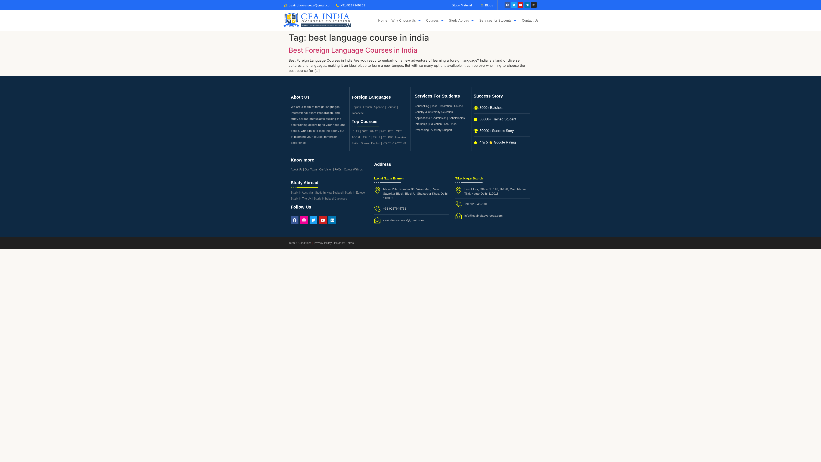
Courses (432, 20)
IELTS (355, 131)
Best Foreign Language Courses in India (353, 50)
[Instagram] (534, 5)
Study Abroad (459, 20)
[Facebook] (507, 5)
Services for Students (495, 20)
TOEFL (356, 137)
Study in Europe (355, 192)
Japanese (358, 113)
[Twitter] (514, 5)
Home (382, 20)
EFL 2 (376, 137)
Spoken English (370, 143)
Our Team (311, 169)
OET (399, 131)
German (391, 107)
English (356, 107)
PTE (391, 131)
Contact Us (530, 20)
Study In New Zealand (329, 192)
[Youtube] (520, 5)
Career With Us (353, 169)
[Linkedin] (527, 5)
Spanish (379, 107)
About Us (296, 169)
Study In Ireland (324, 198)
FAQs (338, 169)
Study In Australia (302, 192)
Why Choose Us (403, 20)
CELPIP (388, 137)
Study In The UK (301, 198)
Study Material (462, 5)
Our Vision (325, 169)
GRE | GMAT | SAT (374, 131)
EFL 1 (367, 137)
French (367, 107)
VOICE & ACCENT (394, 143)
